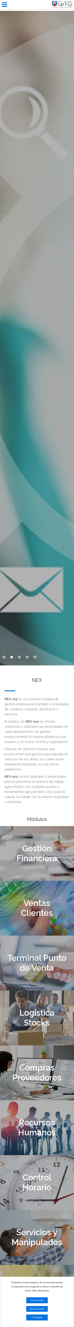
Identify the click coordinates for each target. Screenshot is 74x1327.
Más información (40, 1290)
